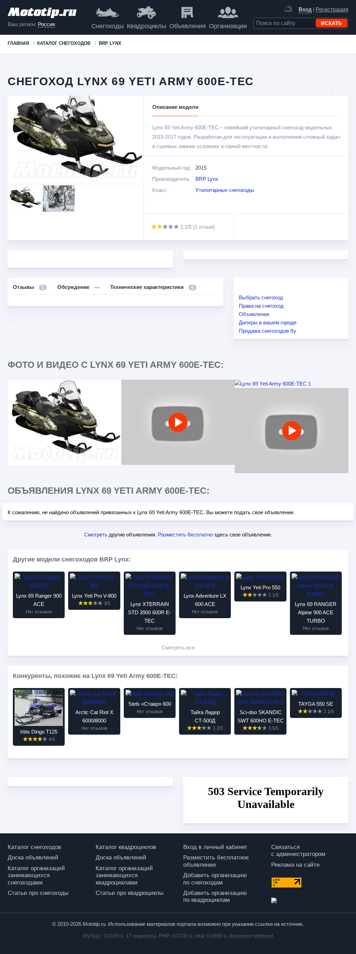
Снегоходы (107, 26)
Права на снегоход (261, 306)
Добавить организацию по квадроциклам (215, 896)
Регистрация (332, 10)
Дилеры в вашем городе (268, 322)
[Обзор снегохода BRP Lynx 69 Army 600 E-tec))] (291, 430)
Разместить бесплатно (185, 534)
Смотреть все (178, 647)
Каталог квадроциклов (126, 847)
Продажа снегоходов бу (267, 331)
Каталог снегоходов (34, 847)
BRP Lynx (206, 179)
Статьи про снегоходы (38, 893)
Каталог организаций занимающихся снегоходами (36, 875)
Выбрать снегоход (261, 297)
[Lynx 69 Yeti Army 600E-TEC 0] (64, 422)
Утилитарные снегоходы (224, 190)
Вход (305, 10)
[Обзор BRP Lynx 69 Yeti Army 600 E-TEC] (178, 422)
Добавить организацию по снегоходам (215, 879)
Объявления (187, 26)
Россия (46, 24)
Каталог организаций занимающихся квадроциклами (124, 875)
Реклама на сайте (295, 865)
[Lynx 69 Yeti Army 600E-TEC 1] (291, 384)
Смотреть (95, 534)
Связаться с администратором (298, 850)
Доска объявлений (33, 857)
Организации (228, 26)
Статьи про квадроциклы (129, 893)
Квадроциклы (146, 26)
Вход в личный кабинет (215, 847)
